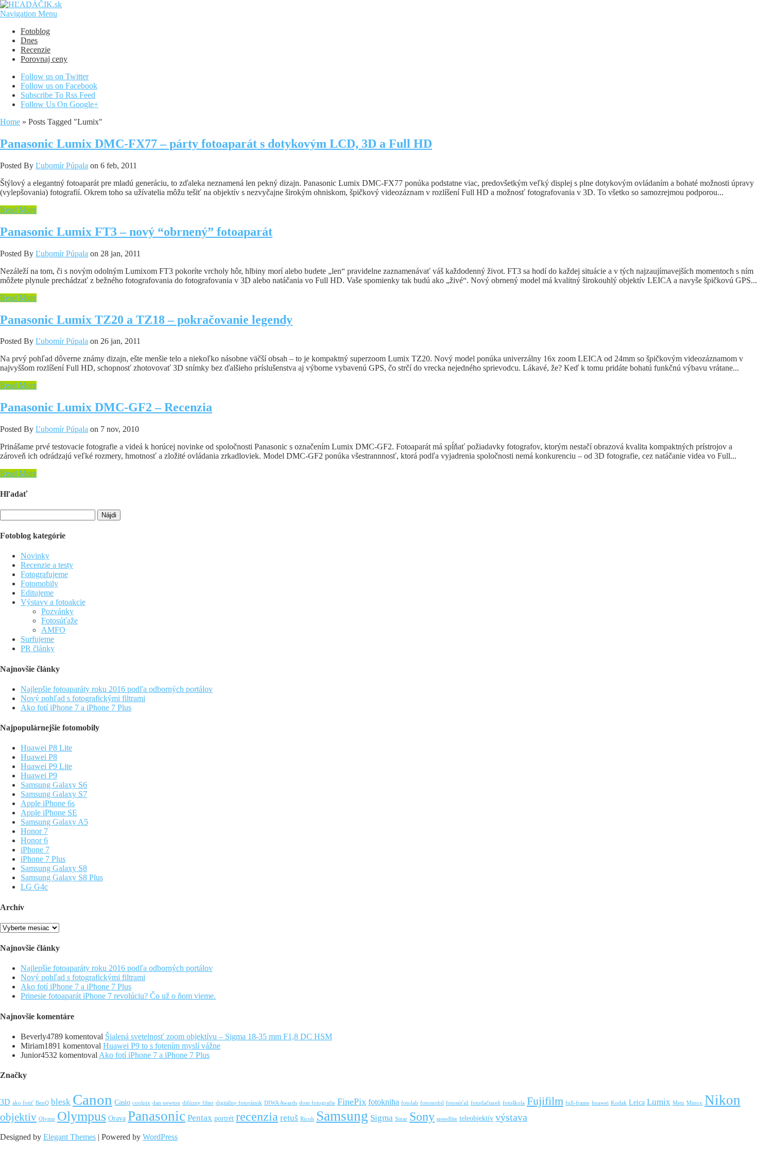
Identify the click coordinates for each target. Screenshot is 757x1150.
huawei (600, 1103)
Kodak (619, 1103)
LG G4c (34, 886)
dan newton (166, 1103)
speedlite (447, 1119)
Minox (694, 1103)
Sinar (401, 1119)
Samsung (342, 1116)
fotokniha (383, 1101)
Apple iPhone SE (49, 812)
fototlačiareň (486, 1103)
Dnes (29, 40)
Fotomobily (39, 583)
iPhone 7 (35, 849)
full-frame (577, 1103)
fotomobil (432, 1103)
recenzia (257, 1116)
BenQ (42, 1103)
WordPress (160, 1136)
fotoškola (514, 1103)
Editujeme (37, 592)
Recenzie (35, 49)
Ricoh (307, 1119)
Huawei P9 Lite (46, 766)
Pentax (199, 1118)
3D (5, 1101)
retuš (289, 1118)
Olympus (81, 1116)
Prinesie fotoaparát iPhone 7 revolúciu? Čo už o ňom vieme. (118, 995)
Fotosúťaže (59, 620)
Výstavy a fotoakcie (53, 602)
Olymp (47, 1119)
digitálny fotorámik (239, 1103)
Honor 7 (34, 831)
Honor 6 (34, 840)
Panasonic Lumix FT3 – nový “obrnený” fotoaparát (136, 231)
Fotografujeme (44, 574)
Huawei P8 (39, 757)
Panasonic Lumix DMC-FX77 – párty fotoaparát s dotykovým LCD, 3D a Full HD (216, 143)
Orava (117, 1118)
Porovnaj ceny (44, 59)
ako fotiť (22, 1103)
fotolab (409, 1103)
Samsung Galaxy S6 (54, 784)
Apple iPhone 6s (48, 803)
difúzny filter (198, 1103)
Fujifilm (545, 1100)
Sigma (381, 1118)
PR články (38, 648)
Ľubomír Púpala (62, 165)
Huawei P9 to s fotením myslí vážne (161, 1045)
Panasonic (156, 1116)
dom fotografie (317, 1103)
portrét (224, 1118)
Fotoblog (35, 31)
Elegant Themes (69, 1136)
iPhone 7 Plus (43, 859)
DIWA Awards (280, 1103)
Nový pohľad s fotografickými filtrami (83, 698)
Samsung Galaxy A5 (54, 821)
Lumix (658, 1102)
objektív (18, 1117)
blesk (61, 1102)
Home (10, 121)
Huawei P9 (39, 775)
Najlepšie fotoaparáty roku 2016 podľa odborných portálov (117, 689)
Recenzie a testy (47, 565)
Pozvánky (57, 611)
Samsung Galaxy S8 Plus (62, 877)
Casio (122, 1102)
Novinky (35, 555)
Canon (92, 1099)
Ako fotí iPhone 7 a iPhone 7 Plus (76, 707)
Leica (637, 1102)
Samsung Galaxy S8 (54, 868)
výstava (511, 1117)
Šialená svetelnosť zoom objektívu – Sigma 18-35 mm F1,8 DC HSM (218, 1036)
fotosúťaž (457, 1103)
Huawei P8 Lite (46, 747)
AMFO (53, 629)
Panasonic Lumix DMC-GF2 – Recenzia (106, 407)
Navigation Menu (28, 13)
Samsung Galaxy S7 (54, 794)
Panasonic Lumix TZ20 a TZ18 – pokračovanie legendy (146, 319)
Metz (678, 1103)
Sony (422, 1116)
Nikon (722, 1100)
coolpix (141, 1103)
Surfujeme (37, 639)
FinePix (351, 1101)
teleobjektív (476, 1118)
